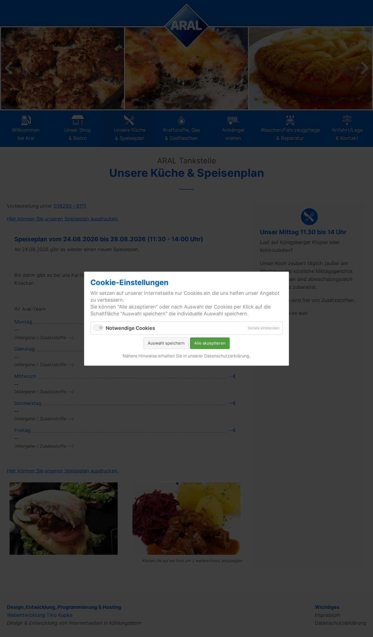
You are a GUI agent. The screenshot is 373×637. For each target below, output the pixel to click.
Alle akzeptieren (210, 343)
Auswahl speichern (166, 343)
